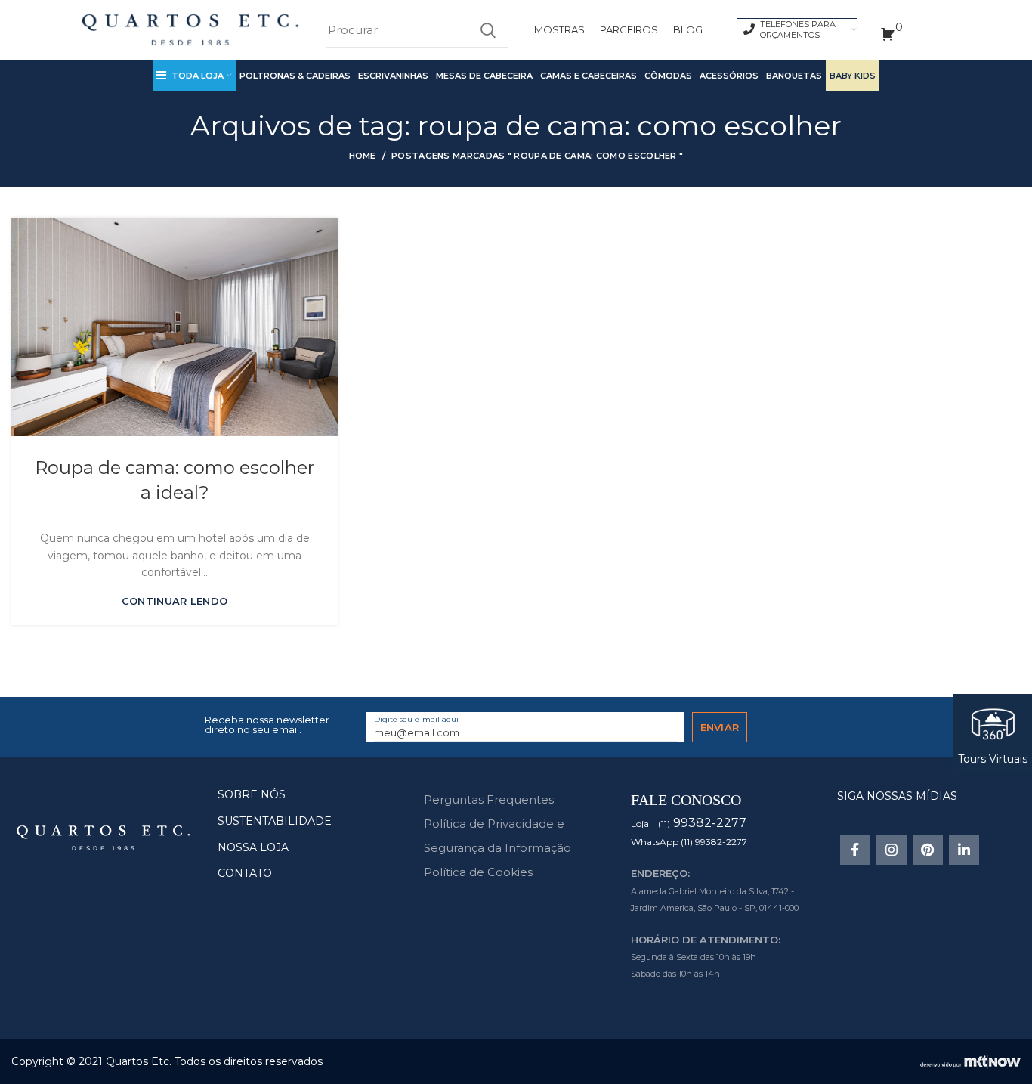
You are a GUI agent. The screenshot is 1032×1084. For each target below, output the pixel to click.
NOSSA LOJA (253, 847)
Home (362, 155)
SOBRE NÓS (252, 794)
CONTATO (245, 873)
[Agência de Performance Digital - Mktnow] (970, 1060)
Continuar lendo (175, 601)
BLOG (688, 29)
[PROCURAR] (487, 30)
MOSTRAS (559, 29)
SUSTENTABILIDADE (275, 821)
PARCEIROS (629, 29)
